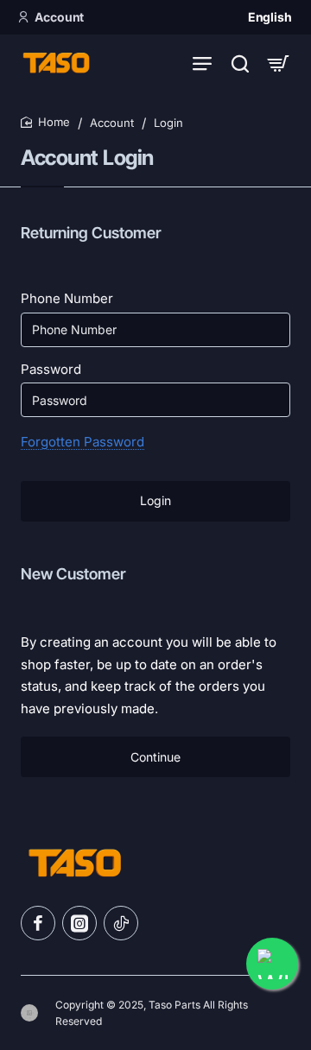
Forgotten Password (82, 441)
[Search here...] (240, 63)
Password (51, 369)
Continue (155, 757)
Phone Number (67, 298)
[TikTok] (121, 923)
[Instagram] (79, 923)
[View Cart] (278, 63)
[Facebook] (38, 923)
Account (112, 123)
